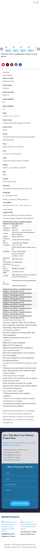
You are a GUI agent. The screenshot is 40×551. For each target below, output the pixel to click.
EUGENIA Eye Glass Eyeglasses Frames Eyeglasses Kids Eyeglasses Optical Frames (8, 535)
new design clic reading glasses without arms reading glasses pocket (28, 533)
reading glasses (14, 116)
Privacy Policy (32, 547)
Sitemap (24, 547)
